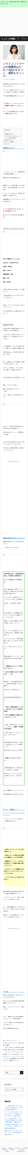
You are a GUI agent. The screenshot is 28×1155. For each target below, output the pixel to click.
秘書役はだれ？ (9, 134)
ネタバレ (14, 1043)
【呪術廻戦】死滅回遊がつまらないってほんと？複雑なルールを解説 (13, 1126)
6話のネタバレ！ (10, 140)
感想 (19, 1043)
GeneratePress (21, 1151)
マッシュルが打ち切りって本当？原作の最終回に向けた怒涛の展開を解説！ (13, 1120)
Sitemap (4, 1148)
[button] (18, 38)
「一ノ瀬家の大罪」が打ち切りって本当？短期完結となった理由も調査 (13, 1107)
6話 (6, 1043)
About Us (5, 1149)
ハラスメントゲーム (10, 1040)
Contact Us (11, 1148)
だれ (9, 1043)
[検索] (21, 1072)
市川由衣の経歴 (12, 138)
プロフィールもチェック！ (12, 136)
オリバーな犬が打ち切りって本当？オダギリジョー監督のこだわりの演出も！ (13, 1114)
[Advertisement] (14, 22)
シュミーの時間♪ (8, 38)
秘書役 (7, 1045)
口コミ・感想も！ (10, 142)
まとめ (7, 144)
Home (5, 1056)
